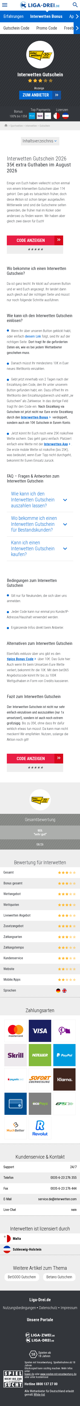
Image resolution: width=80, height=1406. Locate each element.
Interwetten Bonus (46, 16)
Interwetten (31, 125)
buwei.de (29, 1374)
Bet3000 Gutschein (22, 1277)
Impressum (69, 1308)
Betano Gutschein (59, 1277)
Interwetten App (56, 444)
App (72, 16)
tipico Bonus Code (20, 659)
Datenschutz (48, 1308)
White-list (39, 1394)
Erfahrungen (13, 16)
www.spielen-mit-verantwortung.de (58, 1374)
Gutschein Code (16, 28)
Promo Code (46, 28)
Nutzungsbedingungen (19, 1308)
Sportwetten (16, 125)
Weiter (77, 16)
